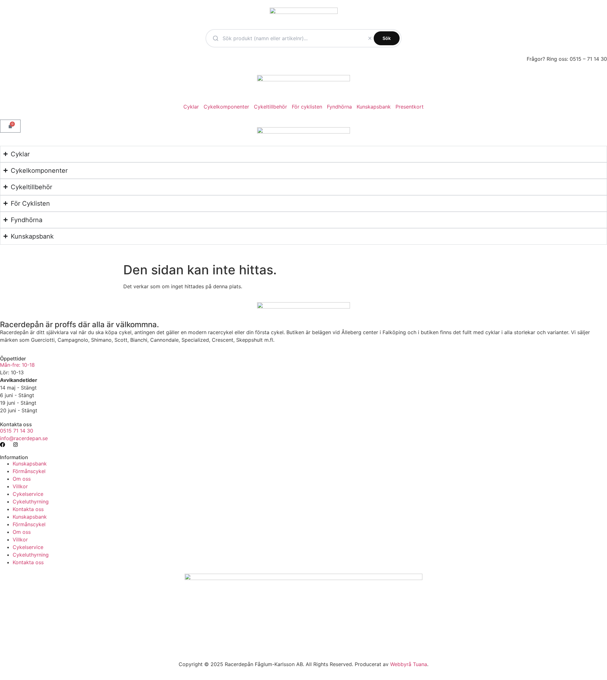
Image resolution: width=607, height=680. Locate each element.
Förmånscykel (29, 471)
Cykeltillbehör (270, 106)
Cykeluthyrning (31, 501)
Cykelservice (28, 494)
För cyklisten (307, 106)
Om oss (22, 479)
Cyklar (191, 106)
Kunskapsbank (374, 106)
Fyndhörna (339, 106)
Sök (387, 38)
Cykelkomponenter (226, 106)
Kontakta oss (28, 509)
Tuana (420, 664)
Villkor (20, 486)
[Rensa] (369, 38)
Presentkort (409, 106)
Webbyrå (400, 664)
